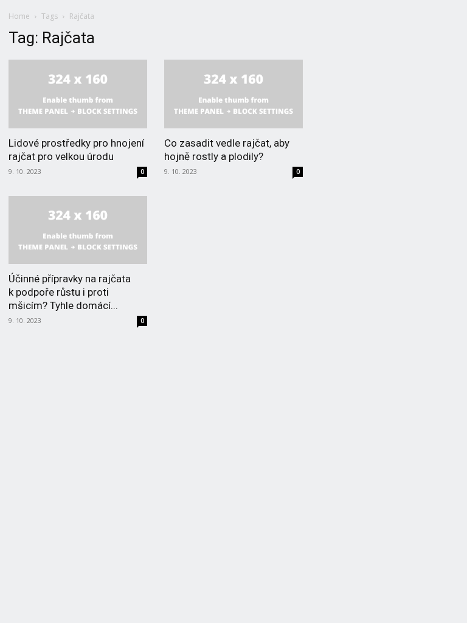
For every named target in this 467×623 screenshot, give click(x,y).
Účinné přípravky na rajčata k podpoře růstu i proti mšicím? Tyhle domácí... (70, 292)
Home (19, 16)
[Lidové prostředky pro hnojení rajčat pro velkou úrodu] (78, 94)
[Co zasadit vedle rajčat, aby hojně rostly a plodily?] (233, 94)
